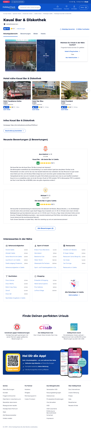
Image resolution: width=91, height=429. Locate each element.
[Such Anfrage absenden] (42, 7)
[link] (57, 7)
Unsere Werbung (73, 392)
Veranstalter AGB (52, 389)
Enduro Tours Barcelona (41, 250)
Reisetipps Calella (47, 13)
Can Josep (66, 260)
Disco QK (8, 294)
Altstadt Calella (10, 253)
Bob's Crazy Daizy (11, 287)
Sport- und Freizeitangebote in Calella (45, 267)
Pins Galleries (38, 287)
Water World (38, 260)
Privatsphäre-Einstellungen (55, 399)
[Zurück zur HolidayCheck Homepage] (9, 7)
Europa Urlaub (7, 13)
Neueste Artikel (73, 405)
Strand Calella (10, 250)
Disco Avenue (10, 280)
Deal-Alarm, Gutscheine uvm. (12, 399)
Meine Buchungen (8, 389)
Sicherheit (50, 415)
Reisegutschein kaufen (10, 405)
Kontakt (71, 1)
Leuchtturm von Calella (13, 260)
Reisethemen (72, 402)
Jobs (69, 399)
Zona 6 (8, 290)
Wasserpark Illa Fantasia (41, 263)
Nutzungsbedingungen (54, 392)
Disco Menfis (10, 284)
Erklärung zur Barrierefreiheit (51, 412)
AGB (48, 405)
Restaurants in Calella (70, 267)
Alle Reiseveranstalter (9, 415)
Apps (4, 412)
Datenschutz (50, 396)
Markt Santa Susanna (41, 284)
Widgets (27, 392)
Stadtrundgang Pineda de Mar (15, 263)
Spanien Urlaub (17, 13)
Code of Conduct (30, 399)
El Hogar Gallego (68, 253)
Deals (6, 1)
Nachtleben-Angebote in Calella (15, 298)
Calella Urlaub (37, 13)
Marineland (37, 253)
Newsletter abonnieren (10, 402)
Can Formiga (67, 263)
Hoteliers (27, 389)
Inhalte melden (7, 418)
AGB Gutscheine (52, 409)
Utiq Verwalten (51, 402)
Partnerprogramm (30, 396)
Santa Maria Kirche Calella (14, 256)
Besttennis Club (39, 256)
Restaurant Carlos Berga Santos (72, 256)
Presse (70, 396)
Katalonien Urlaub (27, 13)
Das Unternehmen (74, 389)
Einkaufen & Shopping (41, 280)
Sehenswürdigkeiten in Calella (15, 267)
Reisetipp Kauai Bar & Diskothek (62, 13)
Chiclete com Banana (70, 250)
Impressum (50, 418)
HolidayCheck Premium (10, 409)
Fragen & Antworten (9, 396)
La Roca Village (39, 290)
